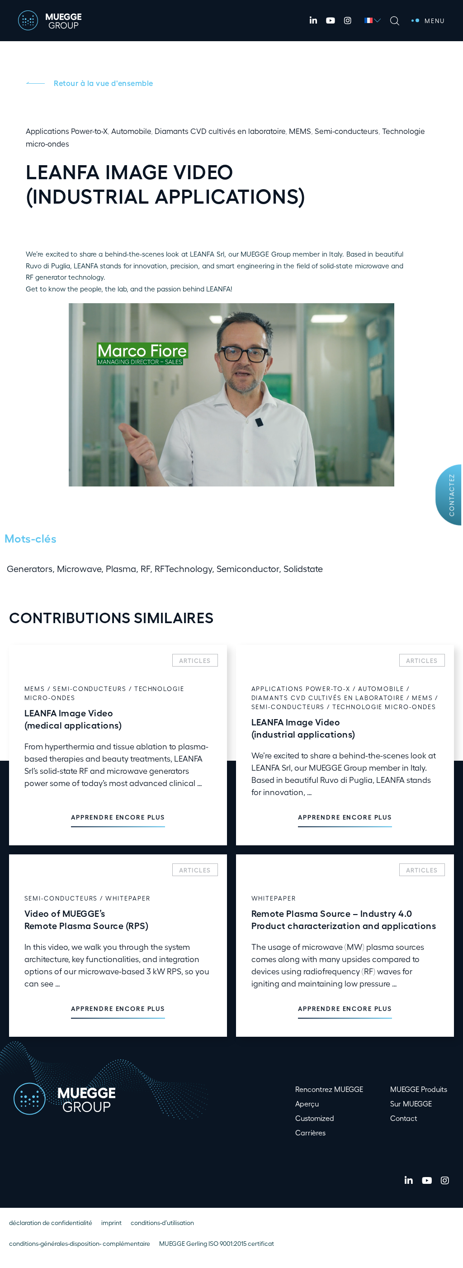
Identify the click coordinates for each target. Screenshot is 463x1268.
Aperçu (307, 1103)
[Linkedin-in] (313, 20)
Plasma (121, 568)
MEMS (300, 130)
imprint (111, 1222)
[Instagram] (348, 20)
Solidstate (303, 568)
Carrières (310, 1132)
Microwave (79, 568)
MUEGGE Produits (418, 1089)
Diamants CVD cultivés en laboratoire (220, 130)
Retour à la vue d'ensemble (103, 82)
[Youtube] (330, 20)
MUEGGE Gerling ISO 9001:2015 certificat (216, 1243)
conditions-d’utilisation (162, 1222)
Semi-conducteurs (346, 130)
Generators (29, 568)
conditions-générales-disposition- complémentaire (79, 1243)
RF (145, 568)
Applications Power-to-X (67, 130)
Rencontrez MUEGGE (329, 1089)
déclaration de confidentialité (50, 1222)
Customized (314, 1118)
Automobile (131, 130)
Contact (403, 1118)
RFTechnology (183, 568)
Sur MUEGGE (411, 1103)
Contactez (451, 494)
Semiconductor (248, 568)
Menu (435, 20)
